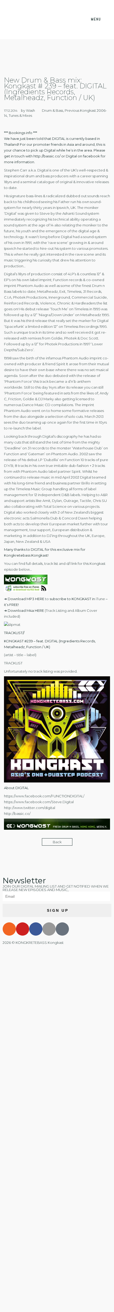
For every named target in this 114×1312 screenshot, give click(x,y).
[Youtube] (22, 929)
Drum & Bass (52, 110)
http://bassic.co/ (46, 156)
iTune (100, 599)
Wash (30, 110)
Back (57, 842)
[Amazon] (62, 929)
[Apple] (49, 929)
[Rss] (9, 929)
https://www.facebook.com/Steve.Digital (39, 802)
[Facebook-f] (35, 929)
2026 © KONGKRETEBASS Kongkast (33, 942)
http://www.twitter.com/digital (29, 808)
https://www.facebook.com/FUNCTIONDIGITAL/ (44, 796)
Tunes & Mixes (20, 115)
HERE (39, 599)
